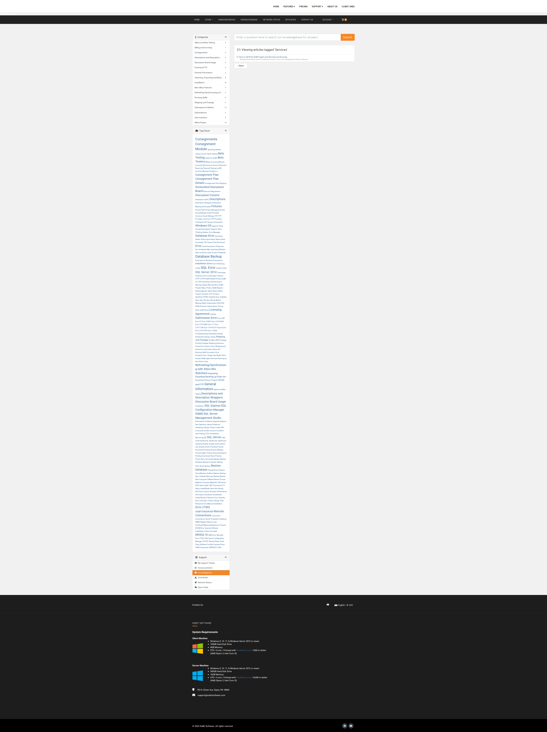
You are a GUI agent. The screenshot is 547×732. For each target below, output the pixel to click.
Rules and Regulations (211, 191)
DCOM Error (199, 528)
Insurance (199, 346)
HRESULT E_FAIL (215, 547)
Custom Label (215, 427)
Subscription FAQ (213, 303)
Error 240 (221, 318)
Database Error (204, 235)
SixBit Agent (206, 358)
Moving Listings (201, 285)
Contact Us (307, 19)
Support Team (216, 229)
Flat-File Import (216, 282)
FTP (216, 216)
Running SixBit (200, 352)
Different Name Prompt (216, 479)
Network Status (271, 19)
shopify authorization (217, 444)
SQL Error (208, 268)
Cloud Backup (200, 473)
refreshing (199, 427)
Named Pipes (214, 541)
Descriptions (217, 199)
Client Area (348, 6)
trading (202, 434)
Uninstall (213, 531)
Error (198, 246)
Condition (220, 431)
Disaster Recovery (206, 476)
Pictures (216, 206)
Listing (212, 337)
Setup (197, 489)
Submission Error (206, 317)
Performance (222, 492)
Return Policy (207, 288)
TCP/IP (205, 541)
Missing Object (201, 303)
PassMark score (244, 650)
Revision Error (212, 498)
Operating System (214, 150)
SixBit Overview (201, 306)
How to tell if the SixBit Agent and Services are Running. (274, 58)
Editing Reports (201, 291)
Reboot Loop (212, 522)
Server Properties (212, 519)
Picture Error (221, 328)
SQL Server (214, 437)
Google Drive (213, 470)
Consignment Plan (207, 174)
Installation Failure (202, 531)
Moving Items (213, 285)
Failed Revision (201, 498)
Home (276, 6)
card (197, 434)
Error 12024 (212, 331)
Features (220, 276)
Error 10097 (206, 321)
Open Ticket (202, 587)
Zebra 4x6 (216, 349)
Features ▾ (289, 6)
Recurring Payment (202, 168)
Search (347, 37)
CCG (207, 434)
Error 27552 (199, 538)
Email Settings (200, 213)
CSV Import (208, 242)
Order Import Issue (208, 239)
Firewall (223, 525)
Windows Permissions (214, 260)
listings (206, 427)
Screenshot (202, 187)
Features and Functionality (205, 276)
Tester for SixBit (211, 158)
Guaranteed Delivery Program (206, 380)
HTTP (197, 279)
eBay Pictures (207, 453)
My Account (207, 165)
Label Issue (207, 349)
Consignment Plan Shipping (215, 183)
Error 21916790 (201, 331)
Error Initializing (218, 264)
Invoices (198, 171)
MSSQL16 (201, 534)
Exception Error (201, 355)
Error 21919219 (210, 328)
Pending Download (202, 456)
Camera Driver (219, 544)
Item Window (205, 300)
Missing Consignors (209, 171)
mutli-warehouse (201, 441)
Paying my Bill (216, 168)
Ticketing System (201, 232)
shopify (205, 444)
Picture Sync (200, 459)
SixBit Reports (217, 288)
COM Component (202, 547)
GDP (224, 377)
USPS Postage (220, 340)
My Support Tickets (206, 563)
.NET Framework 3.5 (217, 485)
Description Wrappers (203, 203)
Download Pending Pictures (206, 450)
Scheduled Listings (202, 337)
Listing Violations (213, 424)
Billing (207, 162)
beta (223, 438)
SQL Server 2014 (206, 272)
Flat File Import (219, 242)
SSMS (199, 413)
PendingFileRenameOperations (207, 525)
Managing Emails (218, 210)
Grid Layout (199, 495)
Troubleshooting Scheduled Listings (209, 334)
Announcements (226, 19)
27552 (224, 268)
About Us (332, 6)
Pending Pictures (216, 447)
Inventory (203, 253)
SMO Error (212, 535)
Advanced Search (219, 453)
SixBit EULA (204, 310)
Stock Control (212, 253)
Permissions (200, 260)
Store (208, 19)
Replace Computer (202, 482)
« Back (241, 65)
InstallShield (205, 489)
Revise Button (216, 300)
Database (222, 253)
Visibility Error (214, 297)
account (213, 431)
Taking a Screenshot (215, 222)
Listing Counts (200, 154)
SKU (222, 427)
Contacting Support (202, 229)
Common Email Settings (204, 216)
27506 (218, 268)
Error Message (214, 232)
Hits (213, 369)
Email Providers (213, 213)
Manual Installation (214, 504)
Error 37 (198, 321)
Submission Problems (203, 421)
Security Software (211, 528)
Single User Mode (214, 355)
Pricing (303, 6)
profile (206, 431)
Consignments (206, 139)
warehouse (213, 441)
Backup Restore (219, 476)
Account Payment (219, 165)
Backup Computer (210, 462)
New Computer (201, 479)
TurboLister (221, 273)
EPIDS (205, 297)
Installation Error (203, 263)
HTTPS (203, 279)
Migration (213, 482)
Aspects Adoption (219, 421)
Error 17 (211, 324)
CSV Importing (204, 282)
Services (214, 358)
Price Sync (204, 501)
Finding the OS (201, 222)
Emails (208, 210)
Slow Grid (214, 489)
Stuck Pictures (216, 456)
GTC (210, 294)
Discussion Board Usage (210, 401)
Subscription (212, 306)
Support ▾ (317, 6)
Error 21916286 (201, 324)
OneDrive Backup (213, 473)
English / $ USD (345, 605)
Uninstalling (214, 434)
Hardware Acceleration (213, 495)
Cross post (199, 431)
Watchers (201, 373)
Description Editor (202, 200)
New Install (204, 485)
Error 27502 (202, 507)
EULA (197, 310)
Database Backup (208, 256)
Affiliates (290, 19)
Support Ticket (217, 226)
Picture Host (200, 210)
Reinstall (220, 535)
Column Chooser (209, 492)
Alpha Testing (212, 154)
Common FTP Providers (212, 219)
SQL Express (213, 405)
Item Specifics (200, 424)
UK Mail (212, 340)
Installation (199, 406)
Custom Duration (202, 294)
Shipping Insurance (216, 343)
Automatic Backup (212, 459)
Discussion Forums (207, 195)
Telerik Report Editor (215, 291)
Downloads (202, 577)
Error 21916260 (218, 321)
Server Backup (205, 466)
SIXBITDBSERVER (204, 511)
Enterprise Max (204, 249)
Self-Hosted (206, 207)
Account (327, 19)
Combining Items (208, 246)
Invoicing (214, 162)
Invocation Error (213, 352)
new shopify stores (202, 447)
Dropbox (221, 470)
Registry (203, 522)
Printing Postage (201, 343)
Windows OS (203, 225)
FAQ (222, 303)
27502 (197, 268)
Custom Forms (209, 346)
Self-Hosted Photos (213, 279)
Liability (213, 314)
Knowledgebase (249, 19)
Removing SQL (200, 438)
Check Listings (213, 501)
